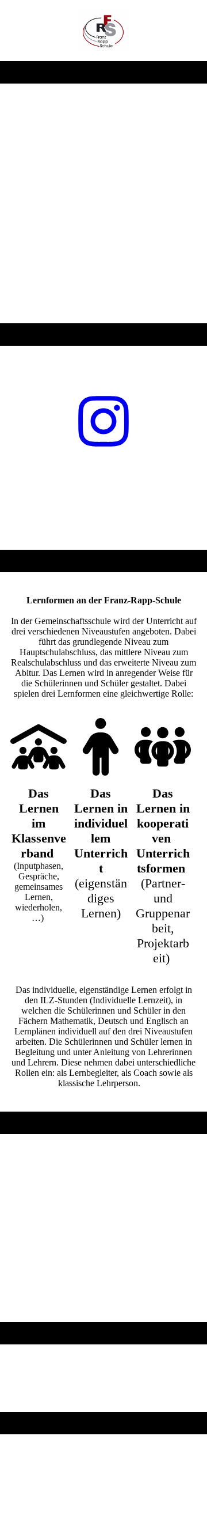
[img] (103, 30)
